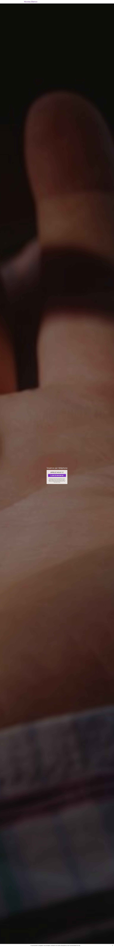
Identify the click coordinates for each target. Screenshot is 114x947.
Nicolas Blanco (30, 2)
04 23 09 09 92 (57, 475)
